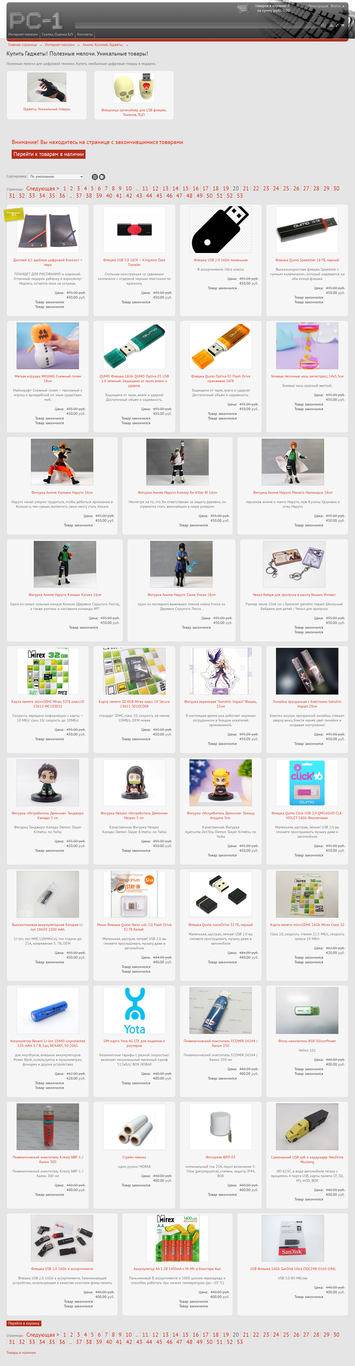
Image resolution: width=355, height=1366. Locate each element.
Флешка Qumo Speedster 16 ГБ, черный (307, 260)
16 (196, 188)
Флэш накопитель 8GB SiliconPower (307, 1041)
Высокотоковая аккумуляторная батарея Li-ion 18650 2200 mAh (48, 927)
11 (145, 188)
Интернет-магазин (23, 34)
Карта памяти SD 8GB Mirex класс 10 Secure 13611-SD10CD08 (134, 704)
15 (185, 188)
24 (276, 188)
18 (216, 188)
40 (109, 195)
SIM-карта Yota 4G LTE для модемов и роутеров (134, 1043)
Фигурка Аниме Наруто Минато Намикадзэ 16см (292, 492)
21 (246, 188)
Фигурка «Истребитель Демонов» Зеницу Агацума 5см (221, 815)
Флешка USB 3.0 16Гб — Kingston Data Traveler (134, 262)
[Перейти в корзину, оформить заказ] (244, 9)
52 (230, 195)
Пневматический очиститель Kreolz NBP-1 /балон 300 (47, 1159)
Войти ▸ (338, 6)
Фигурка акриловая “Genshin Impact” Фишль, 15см (220, 704)
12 (155, 188)
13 (165, 188)
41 (119, 195)
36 (62, 195)
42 (129, 195)
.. (137, 188)
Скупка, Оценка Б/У (57, 34)
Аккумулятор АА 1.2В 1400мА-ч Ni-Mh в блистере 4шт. (177, 1268)
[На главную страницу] (37, 21)
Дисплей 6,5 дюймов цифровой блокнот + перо (47, 262)
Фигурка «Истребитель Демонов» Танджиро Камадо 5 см (48, 815)
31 (12, 195)
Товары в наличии (21, 1352)
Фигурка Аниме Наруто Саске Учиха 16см (181, 594)
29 (326, 188)
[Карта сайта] (331, 25)
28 (316, 188)
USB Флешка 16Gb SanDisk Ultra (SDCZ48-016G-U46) (293, 1268)
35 (52, 195)
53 (240, 195)
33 (32, 195)
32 (22, 195)
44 (149, 195)
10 (129, 188)
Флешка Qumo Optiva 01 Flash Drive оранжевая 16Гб (220, 378)
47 (179, 195)
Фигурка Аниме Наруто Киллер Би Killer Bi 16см (177, 492)
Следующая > (42, 188)
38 (89, 195)
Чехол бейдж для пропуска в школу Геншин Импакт (294, 594)
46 (169, 195)
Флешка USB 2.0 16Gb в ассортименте (62, 1268)
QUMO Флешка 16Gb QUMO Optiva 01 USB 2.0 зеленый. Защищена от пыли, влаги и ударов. (134, 381)
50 (209, 195)
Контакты (85, 34)
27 (306, 188)
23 (266, 188)
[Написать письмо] (343, 25)
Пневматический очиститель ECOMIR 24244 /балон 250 (221, 1043)
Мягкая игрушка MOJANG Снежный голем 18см (48, 378)
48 (189, 195)
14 (175, 188)
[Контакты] (337, 25)
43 (139, 195)
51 (219, 195)
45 (159, 195)
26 (296, 188)
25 (286, 188)
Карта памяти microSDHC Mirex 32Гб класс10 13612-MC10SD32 (47, 704)
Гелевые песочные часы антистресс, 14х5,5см (307, 376)
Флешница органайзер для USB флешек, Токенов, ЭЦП (134, 112)
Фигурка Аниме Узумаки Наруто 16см (62, 492)
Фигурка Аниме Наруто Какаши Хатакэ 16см (65, 594)
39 (99, 195)
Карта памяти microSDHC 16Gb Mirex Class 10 (307, 924)
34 (42, 195)
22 (256, 188)
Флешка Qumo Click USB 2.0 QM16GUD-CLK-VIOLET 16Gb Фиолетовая (307, 815)
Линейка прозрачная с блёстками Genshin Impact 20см (307, 704)
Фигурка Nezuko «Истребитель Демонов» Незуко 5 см (134, 815)
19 (226, 188)
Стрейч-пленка (134, 1157)
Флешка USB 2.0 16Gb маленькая (221, 260)
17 (205, 188)
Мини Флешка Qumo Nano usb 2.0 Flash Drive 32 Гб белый (134, 927)
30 (336, 188)
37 (79, 195)
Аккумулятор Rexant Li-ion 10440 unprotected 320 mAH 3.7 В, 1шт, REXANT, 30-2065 (47, 1043)
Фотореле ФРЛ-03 (220, 1157)
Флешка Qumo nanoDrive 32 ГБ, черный (220, 924)
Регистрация (318, 6)
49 (199, 195)
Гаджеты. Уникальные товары (46, 109)
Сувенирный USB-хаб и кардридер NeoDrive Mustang (307, 1159)
